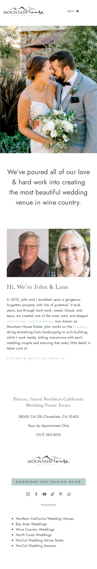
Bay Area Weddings (31, 524)
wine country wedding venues (30, 321)
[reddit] (69, 494)
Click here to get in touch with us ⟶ (36, 358)
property (79, 326)
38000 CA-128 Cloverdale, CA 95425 (48, 416)
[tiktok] (52, 494)
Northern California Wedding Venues (45, 518)
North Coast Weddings (33, 534)
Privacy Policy (48, 505)
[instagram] (28, 494)
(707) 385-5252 (48, 434)
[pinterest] (60, 494)
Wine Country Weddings (35, 529)
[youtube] (44, 494)
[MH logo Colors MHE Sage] (48, 450)
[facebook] (36, 494)
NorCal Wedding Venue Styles (39, 540)
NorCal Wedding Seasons (36, 545)
